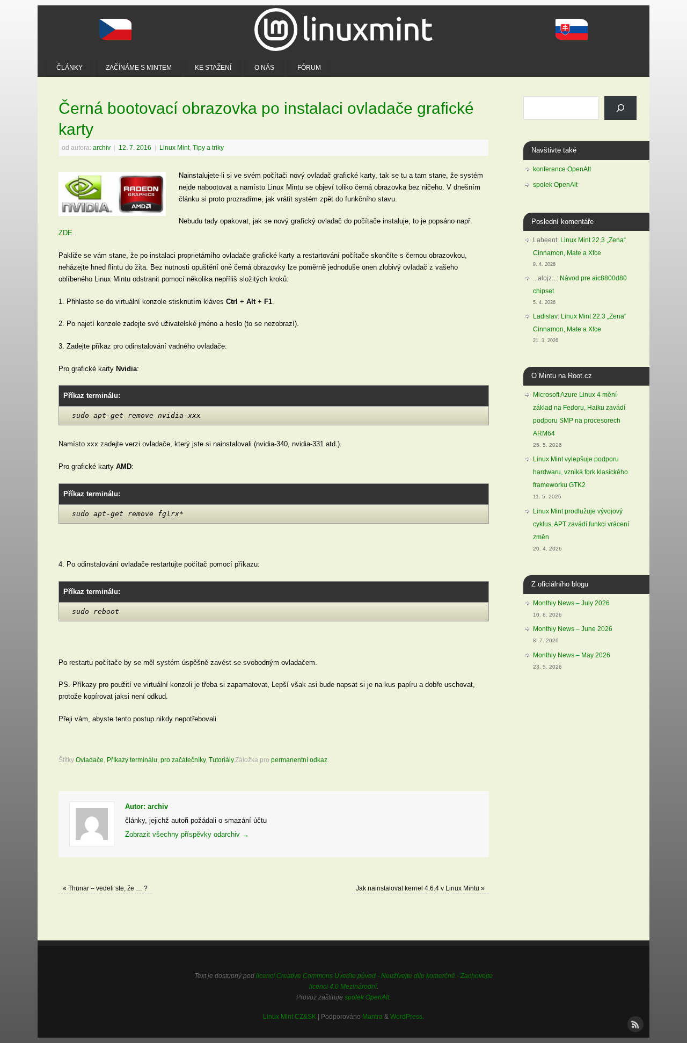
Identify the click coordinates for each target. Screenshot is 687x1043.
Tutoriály (221, 759)
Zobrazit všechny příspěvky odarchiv (187, 834)
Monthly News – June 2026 (572, 629)
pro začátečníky (183, 759)
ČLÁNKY (69, 67)
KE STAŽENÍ (213, 67)
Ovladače (90, 759)
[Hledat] (620, 108)
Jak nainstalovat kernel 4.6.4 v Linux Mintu (420, 888)
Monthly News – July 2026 (571, 603)
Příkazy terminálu (132, 759)
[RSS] (634, 1023)
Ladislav (545, 316)
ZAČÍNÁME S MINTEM (139, 67)
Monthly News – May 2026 (571, 655)
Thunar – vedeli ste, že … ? (105, 888)
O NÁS (264, 67)
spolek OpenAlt (555, 185)
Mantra (372, 1016)
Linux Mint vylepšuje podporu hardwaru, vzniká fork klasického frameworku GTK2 (580, 472)
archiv (102, 147)
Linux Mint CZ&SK (289, 1016)
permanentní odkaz (299, 759)
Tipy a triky (208, 147)
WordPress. (407, 1016)
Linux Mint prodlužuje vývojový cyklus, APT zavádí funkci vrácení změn (581, 524)
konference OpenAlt (562, 169)
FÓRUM (309, 67)
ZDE (65, 233)
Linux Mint (174, 147)
